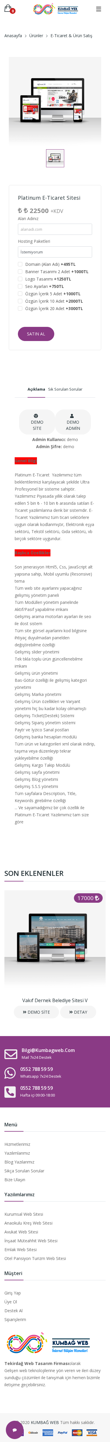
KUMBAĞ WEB (45, 1422)
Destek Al (13, 1310)
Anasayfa (13, 35)
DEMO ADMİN (73, 425)
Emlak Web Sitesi (20, 1249)
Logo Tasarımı (48, 279)
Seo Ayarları (44, 286)
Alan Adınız (28, 218)
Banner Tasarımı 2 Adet (57, 271)
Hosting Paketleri (34, 241)
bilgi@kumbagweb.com (48, 1050)
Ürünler (36, 35)
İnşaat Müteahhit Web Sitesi (30, 1240)
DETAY (80, 1012)
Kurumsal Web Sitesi (23, 1214)
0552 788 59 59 (36, 1069)
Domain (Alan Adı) (50, 264)
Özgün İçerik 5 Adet (53, 293)
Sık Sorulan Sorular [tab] (65, 389)
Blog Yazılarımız (19, 1162)
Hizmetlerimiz (17, 1144)
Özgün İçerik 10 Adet (54, 301)
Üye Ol (10, 1302)
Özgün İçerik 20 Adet (54, 308)
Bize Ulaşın (14, 1179)
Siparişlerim (15, 1319)
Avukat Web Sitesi (21, 1232)
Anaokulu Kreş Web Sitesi (28, 1223)
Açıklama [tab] (36, 389)
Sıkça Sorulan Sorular (24, 1171)
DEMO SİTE (37, 425)
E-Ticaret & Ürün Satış (71, 35)
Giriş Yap (12, 1293)
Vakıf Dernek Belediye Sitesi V (55, 1000)
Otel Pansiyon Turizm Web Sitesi (35, 1258)
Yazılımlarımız (17, 1153)
